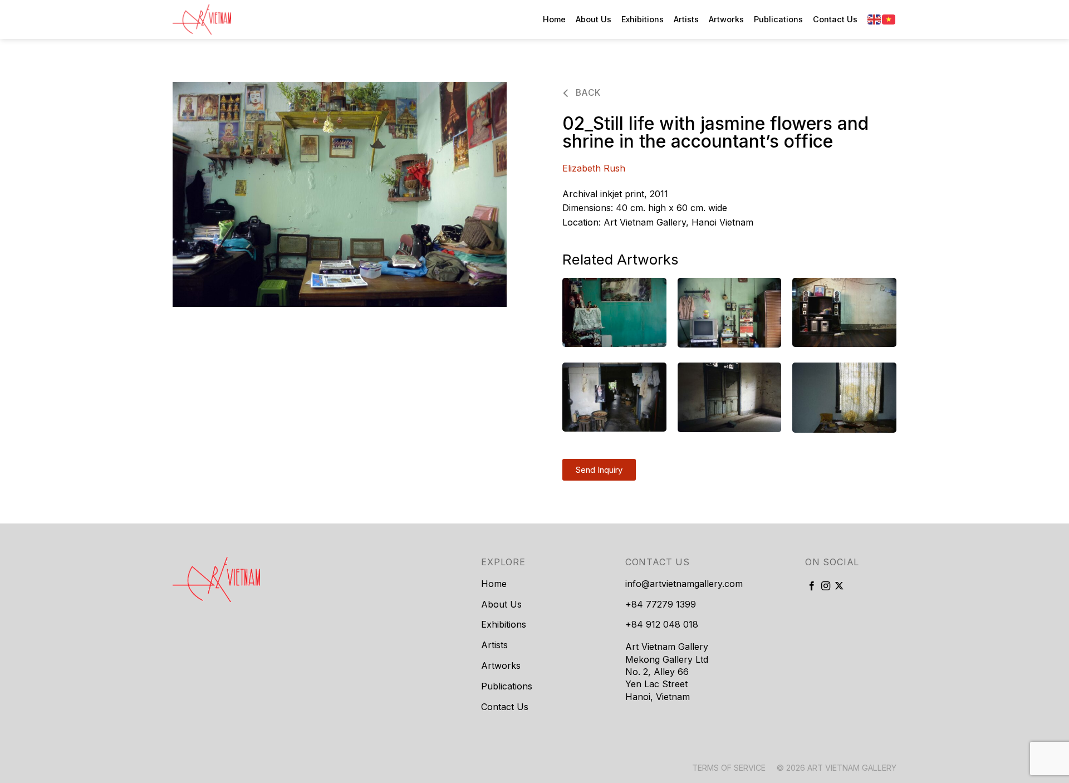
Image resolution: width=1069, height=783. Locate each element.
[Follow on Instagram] (825, 586)
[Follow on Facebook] (811, 586)
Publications (778, 19)
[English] (874, 18)
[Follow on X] (839, 586)
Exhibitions (642, 19)
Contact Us (835, 19)
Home (554, 19)
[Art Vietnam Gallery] (228, 19)
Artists (686, 19)
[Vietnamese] (889, 18)
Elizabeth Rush (593, 168)
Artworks (726, 19)
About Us (593, 19)
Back (586, 92)
